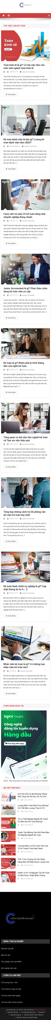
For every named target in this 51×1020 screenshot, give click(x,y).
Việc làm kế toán (12, 1012)
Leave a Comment (28, 72)
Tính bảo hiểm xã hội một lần (11, 1002)
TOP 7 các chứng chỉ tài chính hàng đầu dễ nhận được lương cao (33, 860)
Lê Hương (12, 671)
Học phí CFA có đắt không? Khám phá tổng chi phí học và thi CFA (32, 795)
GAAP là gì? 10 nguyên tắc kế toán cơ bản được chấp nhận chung (33, 874)
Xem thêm (12, 94)
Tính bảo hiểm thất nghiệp (10, 996)
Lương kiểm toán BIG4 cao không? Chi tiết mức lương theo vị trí (33, 806)
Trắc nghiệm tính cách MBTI (11, 962)
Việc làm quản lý (15, 1015)
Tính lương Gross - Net (9, 982)
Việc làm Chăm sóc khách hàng (26, 1017)
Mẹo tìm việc (5, 955)
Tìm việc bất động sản (28, 1012)
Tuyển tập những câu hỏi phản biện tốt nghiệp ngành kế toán (33, 833)
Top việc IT (41, 1012)
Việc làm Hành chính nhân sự (33, 1015)
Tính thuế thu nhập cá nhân (11, 989)
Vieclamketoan (14, 146)
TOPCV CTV (13, 72)
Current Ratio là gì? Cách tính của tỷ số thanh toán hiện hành (33, 847)
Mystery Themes (39, 1010)
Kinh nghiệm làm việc (9, 968)
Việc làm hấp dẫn (7, 949)
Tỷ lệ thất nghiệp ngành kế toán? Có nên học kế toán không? (33, 820)
